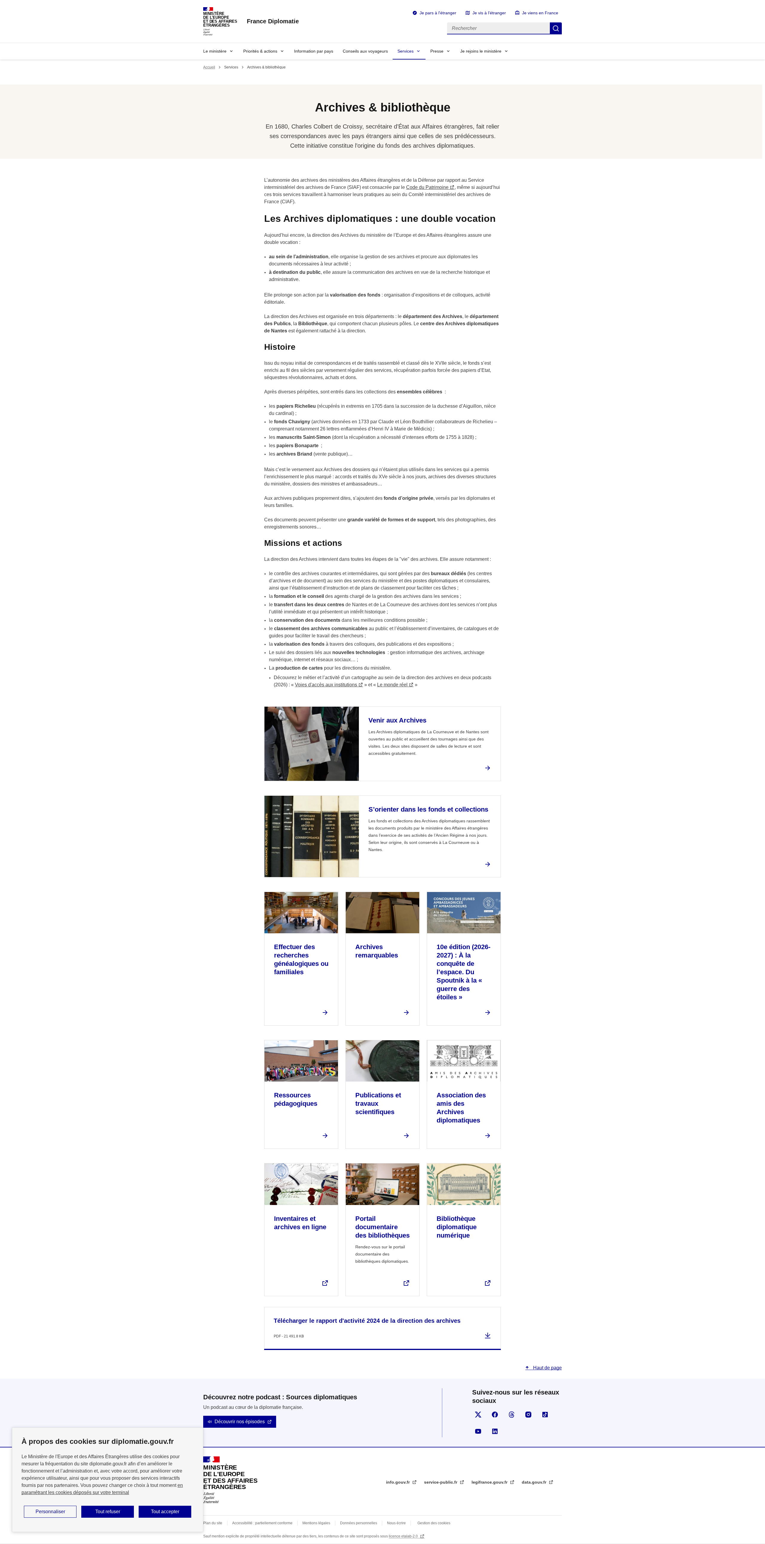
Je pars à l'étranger (438, 12)
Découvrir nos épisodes (240, 1421)
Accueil (209, 67)
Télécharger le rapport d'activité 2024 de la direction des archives (367, 1320)
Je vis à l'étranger (489, 12)
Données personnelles (358, 1523)
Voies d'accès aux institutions (326, 684)
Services (405, 51)
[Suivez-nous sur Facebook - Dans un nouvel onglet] (495, 1415)
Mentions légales (316, 1523)
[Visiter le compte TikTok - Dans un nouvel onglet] (545, 1415)
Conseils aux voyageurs (365, 51)
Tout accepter (165, 1511)
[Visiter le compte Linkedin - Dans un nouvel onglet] (495, 1431)
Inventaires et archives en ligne (300, 1223)
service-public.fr (441, 1482)
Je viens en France (540, 12)
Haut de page (547, 1367)
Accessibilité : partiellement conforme (262, 1523)
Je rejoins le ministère (480, 51)
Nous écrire (396, 1523)
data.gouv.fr (534, 1482)
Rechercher (556, 28)
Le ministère (215, 51)
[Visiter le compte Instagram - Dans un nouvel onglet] (528, 1415)
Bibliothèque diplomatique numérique (457, 1227)
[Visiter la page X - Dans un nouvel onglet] (478, 1415)
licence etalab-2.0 (404, 1536)
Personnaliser (50, 1511)
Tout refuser (107, 1511)
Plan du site (212, 1523)
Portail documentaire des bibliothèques (382, 1227)
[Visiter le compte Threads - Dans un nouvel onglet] (512, 1415)
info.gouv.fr (398, 1482)
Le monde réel (392, 684)
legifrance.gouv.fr (490, 1482)
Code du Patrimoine (427, 187)
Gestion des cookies (433, 1523)
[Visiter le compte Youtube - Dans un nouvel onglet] (478, 1431)
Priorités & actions (260, 51)
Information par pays (313, 51)
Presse (436, 51)
